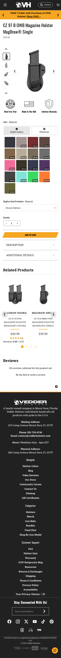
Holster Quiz (30, 553)
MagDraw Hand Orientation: (18, 201)
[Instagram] (18, 621)
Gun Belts (30, 521)
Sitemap (30, 493)
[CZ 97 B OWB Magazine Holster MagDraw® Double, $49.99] (15, 294)
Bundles (30, 525)
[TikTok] (43, 621)
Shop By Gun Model (30, 534)
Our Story (30, 479)
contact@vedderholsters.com (34, 435)
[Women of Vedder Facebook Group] (30, 630)
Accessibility (30, 589)
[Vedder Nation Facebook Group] (39, 630)
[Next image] (54, 71)
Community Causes (30, 484)
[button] (30, 374)
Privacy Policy (30, 585)
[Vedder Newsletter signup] (44, 611)
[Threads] (22, 630)
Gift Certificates (30, 497)
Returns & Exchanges (30, 571)
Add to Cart (19, 235)
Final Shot (30, 530)
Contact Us (30, 488)
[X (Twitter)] (26, 621)
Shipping (31, 575)
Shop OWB (32, 16)
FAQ (30, 548)
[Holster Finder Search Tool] (45, 4)
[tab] (17, 131)
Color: (10, 121)
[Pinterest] (51, 621)
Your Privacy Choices (28, 594)
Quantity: (6, 217)
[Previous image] (15, 71)
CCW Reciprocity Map (30, 562)
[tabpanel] (30, 165)
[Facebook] (9, 621)
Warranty (30, 557)
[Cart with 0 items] (57, 4)
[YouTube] (35, 621)
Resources (30, 566)
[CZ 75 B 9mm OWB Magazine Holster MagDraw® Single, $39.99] (43, 294)
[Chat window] (55, 650)
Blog (30, 470)
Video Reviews (30, 475)
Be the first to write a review (30, 374)
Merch (30, 516)
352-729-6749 (34, 432)
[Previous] (3, 15)
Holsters (30, 512)
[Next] (58, 15)
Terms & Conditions (30, 580)
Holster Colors (30, 466)
